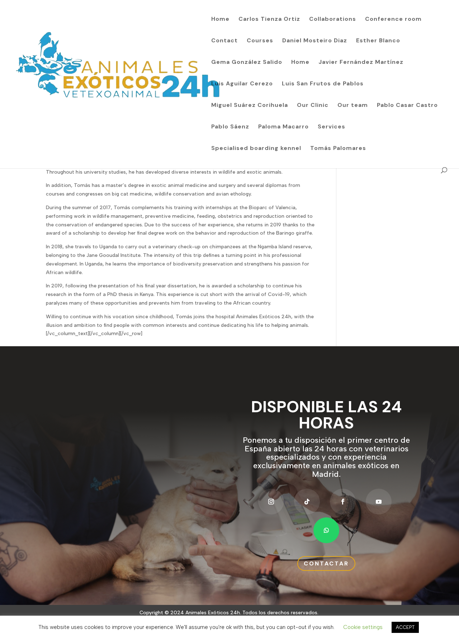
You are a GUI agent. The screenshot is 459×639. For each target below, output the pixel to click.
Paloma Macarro (283, 127)
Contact (224, 41)
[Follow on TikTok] (307, 502)
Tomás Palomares (338, 149)
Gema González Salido (246, 63)
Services (331, 127)
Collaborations (332, 20)
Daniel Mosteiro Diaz (314, 41)
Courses (260, 41)
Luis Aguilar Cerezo (242, 84)
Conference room (393, 20)
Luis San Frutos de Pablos (323, 84)
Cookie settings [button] (363, 627)
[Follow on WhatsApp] (326, 530)
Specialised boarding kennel (256, 149)
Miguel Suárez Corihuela (249, 106)
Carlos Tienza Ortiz (269, 20)
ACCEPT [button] (405, 627)
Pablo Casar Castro (407, 106)
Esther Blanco (378, 41)
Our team (352, 106)
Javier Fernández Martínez (360, 63)
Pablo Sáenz (230, 127)
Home (220, 20)
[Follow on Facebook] (343, 502)
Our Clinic (312, 106)
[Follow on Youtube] (379, 502)
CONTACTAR (326, 563)
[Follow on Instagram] (271, 502)
